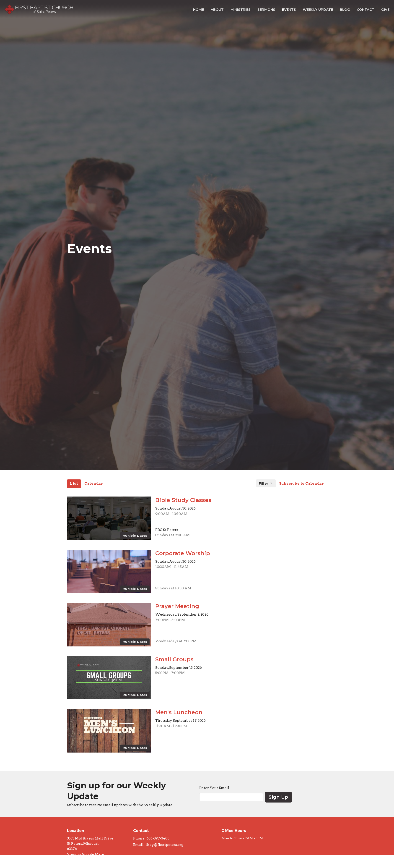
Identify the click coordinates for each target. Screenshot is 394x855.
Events (289, 9)
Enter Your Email (214, 788)
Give (385, 9)
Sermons (266, 9)
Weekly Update (318, 9)
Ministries (241, 9)
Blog (345, 9)
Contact (365, 9)
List (74, 483)
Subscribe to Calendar (301, 483)
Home (198, 9)
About (217, 9)
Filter (263, 483)
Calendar (93, 483)
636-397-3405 (158, 838)
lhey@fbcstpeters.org (164, 845)
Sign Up (278, 797)
